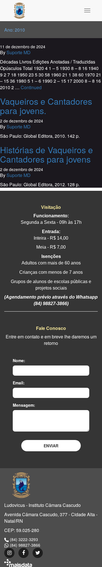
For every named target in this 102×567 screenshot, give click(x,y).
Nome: (19, 360)
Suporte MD (19, 52)
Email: (19, 383)
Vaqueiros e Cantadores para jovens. (46, 106)
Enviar (51, 445)
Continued (31, 87)
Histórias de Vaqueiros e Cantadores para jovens (46, 154)
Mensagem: (24, 405)
